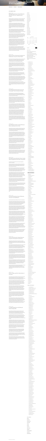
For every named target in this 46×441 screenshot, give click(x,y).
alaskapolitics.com (30, 75)
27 (27, 43)
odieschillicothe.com (30, 217)
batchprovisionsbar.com (30, 266)
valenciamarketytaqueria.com (32, 323)
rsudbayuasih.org (30, 404)
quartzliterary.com (30, 235)
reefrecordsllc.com (31, 324)
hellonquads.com (30, 204)
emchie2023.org (30, 185)
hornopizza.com (30, 297)
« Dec (29, 44)
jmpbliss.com (29, 106)
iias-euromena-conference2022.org (31, 194)
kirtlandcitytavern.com (31, 382)
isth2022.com (29, 174)
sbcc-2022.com (29, 155)
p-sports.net (30, 314)
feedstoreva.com (30, 275)
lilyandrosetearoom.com (31, 342)
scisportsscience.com (31, 412)
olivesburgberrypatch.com (31, 343)
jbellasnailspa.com (30, 253)
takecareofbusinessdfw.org (31, 89)
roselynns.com (29, 79)
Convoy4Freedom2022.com (31, 157)
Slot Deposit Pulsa (29, 433)
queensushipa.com (30, 108)
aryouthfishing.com (31, 326)
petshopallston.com (31, 316)
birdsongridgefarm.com (31, 386)
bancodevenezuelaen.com (31, 69)
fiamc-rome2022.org (30, 243)
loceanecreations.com (31, 385)
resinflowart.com (30, 313)
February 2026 (28, 15)
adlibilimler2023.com (30, 148)
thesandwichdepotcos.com (31, 119)
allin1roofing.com (30, 366)
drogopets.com (29, 276)
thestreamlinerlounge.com (31, 396)
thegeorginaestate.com (30, 256)
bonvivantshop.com (30, 98)
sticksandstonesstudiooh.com (32, 353)
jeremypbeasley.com (30, 118)
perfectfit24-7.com (30, 225)
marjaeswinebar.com (30, 214)
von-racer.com (29, 227)
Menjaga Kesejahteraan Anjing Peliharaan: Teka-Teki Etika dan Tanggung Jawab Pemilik (16, 15)
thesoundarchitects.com (31, 365)
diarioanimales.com (30, 205)
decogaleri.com (29, 206)
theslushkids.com (30, 344)
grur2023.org (29, 158)
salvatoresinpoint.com (30, 127)
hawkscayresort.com (30, 203)
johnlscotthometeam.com (30, 129)
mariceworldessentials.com (31, 244)
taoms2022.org (29, 193)
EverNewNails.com (30, 125)
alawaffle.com (30, 325)
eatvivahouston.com (31, 306)
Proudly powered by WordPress (12, 439)
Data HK (28, 418)
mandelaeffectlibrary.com (30, 78)
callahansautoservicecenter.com (31, 223)
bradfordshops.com (30, 145)
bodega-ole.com (30, 395)
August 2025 (28, 21)
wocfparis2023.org (30, 176)
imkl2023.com (29, 164)
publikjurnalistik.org (31, 405)
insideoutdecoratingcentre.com (31, 126)
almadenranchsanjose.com (31, 146)
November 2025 (28, 19)
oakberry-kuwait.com (30, 234)
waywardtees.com (30, 67)
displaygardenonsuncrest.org (31, 273)
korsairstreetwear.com (31, 315)
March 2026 (28, 14)
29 (30, 43)
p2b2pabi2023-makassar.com (31, 175)
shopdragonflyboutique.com (31, 264)
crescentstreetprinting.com (31, 296)
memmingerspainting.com (31, 117)
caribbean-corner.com (31, 376)
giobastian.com (30, 345)
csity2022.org (29, 196)
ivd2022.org (29, 195)
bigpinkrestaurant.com (30, 115)
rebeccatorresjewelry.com (31, 105)
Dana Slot (28, 425)
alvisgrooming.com (30, 255)
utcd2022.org (29, 187)
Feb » (35, 44)
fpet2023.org (29, 137)
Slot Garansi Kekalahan (29, 430)
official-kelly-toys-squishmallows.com (32, 272)
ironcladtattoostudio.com (31, 335)
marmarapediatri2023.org (31, 184)
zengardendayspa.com (31, 333)
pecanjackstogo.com (31, 332)
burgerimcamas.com (31, 414)
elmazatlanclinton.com (30, 215)
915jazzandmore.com (30, 246)
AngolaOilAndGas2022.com (31, 156)
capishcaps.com (30, 282)
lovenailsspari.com (30, 233)
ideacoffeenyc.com (30, 216)
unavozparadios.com (30, 207)
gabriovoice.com (30, 312)
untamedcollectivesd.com (31, 356)
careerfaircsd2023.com (30, 165)
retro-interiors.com (30, 135)
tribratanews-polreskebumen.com (32, 403)
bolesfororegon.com (31, 394)
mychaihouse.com (30, 254)
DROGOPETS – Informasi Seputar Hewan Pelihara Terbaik (20, 3)
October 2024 (28, 33)
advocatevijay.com (30, 147)
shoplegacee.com (30, 97)
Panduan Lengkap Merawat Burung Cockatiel (31, 53)
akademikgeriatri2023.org (31, 183)
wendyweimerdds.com (30, 109)
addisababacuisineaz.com (31, 413)
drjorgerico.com (29, 107)
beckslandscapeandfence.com (32, 289)
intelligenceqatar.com (30, 87)
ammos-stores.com (31, 384)
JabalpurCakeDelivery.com (31, 85)
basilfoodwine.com (31, 374)
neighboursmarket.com (31, 392)
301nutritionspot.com (31, 383)
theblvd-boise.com (30, 136)
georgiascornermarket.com (31, 224)
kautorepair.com (30, 213)
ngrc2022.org (29, 139)
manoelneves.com (30, 77)
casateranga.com (30, 352)
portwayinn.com (30, 363)
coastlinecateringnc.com (31, 291)
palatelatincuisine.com (31, 304)
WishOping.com (30, 96)
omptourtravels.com (31, 402)
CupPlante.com (29, 99)
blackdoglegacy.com (31, 305)
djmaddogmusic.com (31, 364)
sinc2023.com (29, 177)
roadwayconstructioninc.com (31, 263)
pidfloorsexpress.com (30, 68)
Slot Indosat (28, 429)
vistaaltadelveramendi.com (31, 290)
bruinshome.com (30, 336)
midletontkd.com (30, 372)
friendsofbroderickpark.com (31, 236)
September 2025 (28, 20)
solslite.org (30, 362)
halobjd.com (29, 86)
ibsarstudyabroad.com (30, 197)
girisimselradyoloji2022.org (31, 186)
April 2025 (28, 26)
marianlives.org (29, 66)
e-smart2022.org (30, 138)
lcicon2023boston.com (30, 168)
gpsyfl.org (29, 283)
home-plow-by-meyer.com (31, 303)
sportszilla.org (29, 265)
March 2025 (28, 27)
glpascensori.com (30, 346)
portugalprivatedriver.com (30, 226)
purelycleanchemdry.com (30, 95)
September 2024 (28, 34)
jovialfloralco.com (30, 128)
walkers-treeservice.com (31, 354)
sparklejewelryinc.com (31, 334)
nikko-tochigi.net (30, 375)
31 (33, 43)
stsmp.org (29, 76)
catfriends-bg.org (30, 65)
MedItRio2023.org (30, 167)
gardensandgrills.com (31, 373)
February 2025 (28, 28)
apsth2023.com (30, 166)
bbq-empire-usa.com (30, 274)
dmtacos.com (30, 295)
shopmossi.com (30, 355)
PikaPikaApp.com (30, 88)
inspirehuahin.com (30, 116)
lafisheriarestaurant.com (30, 245)
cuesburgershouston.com (31, 292)
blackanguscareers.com (31, 393)
